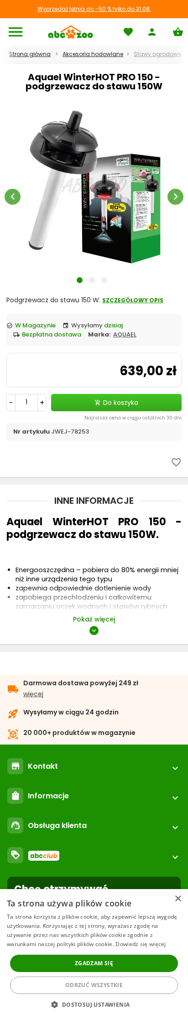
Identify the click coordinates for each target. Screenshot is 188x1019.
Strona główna (30, 54)
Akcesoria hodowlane (93, 54)
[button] (94, 1004)
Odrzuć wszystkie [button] (94, 985)
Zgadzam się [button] (94, 963)
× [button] (177, 898)
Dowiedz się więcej (140, 944)
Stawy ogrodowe (157, 54)
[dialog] (94, 954)
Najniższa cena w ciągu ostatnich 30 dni (133, 417)
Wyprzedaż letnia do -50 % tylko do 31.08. (94, 9)
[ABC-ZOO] (70, 32)
